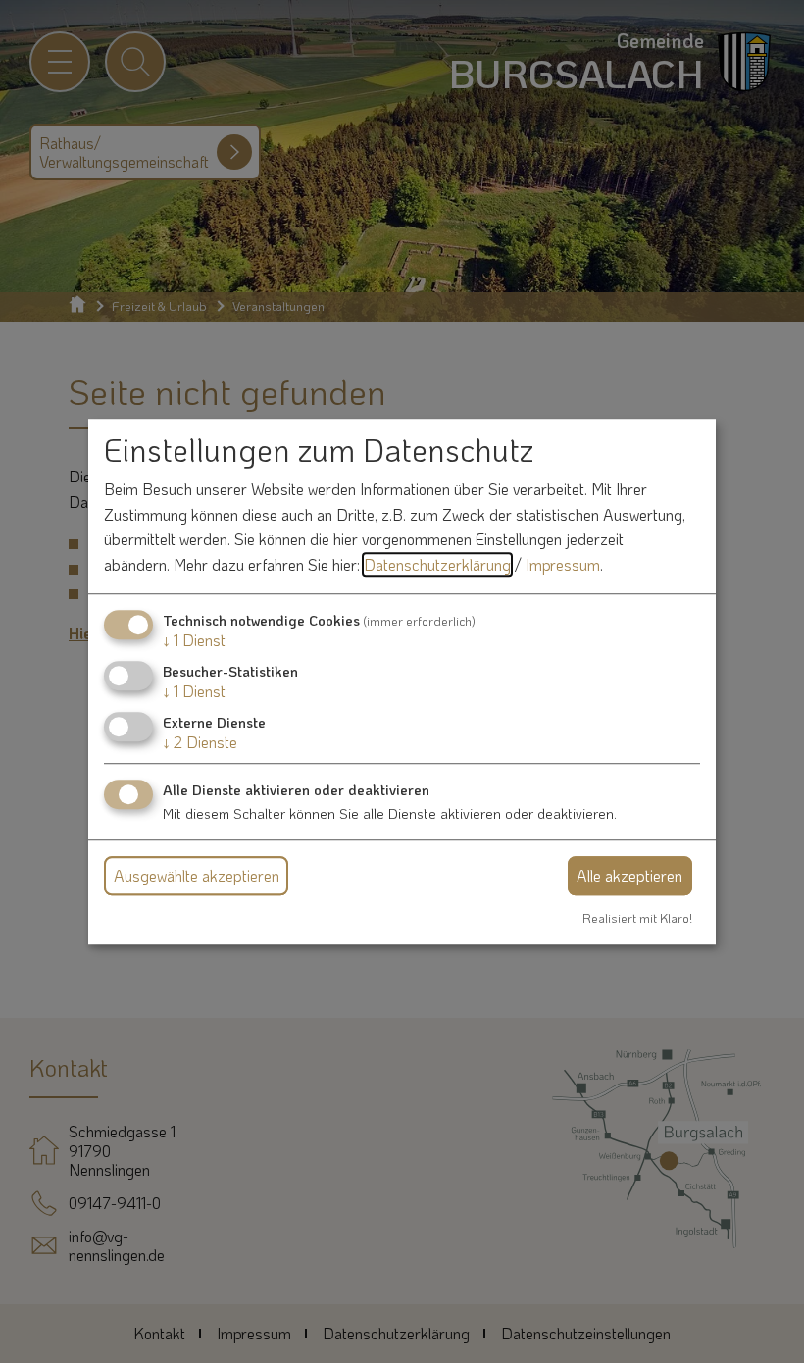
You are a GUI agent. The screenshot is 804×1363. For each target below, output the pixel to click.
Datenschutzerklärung (437, 564)
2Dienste (200, 742)
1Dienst (194, 640)
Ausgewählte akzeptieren (196, 875)
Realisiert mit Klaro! (637, 918)
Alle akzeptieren (629, 875)
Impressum (563, 564)
